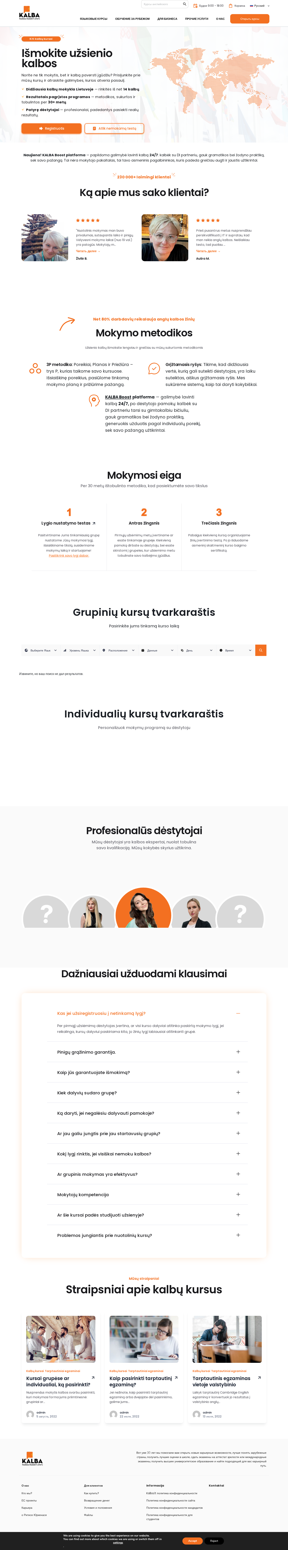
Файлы (88, 1515)
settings (118, 1543)
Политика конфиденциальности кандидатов (174, 1508)
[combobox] (41, 650)
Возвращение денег (97, 1500)
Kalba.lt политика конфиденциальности (171, 1493)
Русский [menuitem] (259, 6)
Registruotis (54, 128)
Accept (192, 1541)
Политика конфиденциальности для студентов (169, 1517)
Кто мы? (27, 1493)
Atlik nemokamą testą (117, 128)
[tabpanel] (143, 924)
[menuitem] (259, 5)
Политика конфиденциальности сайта (170, 1500)
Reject (214, 1541)
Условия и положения (98, 1508)
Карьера (27, 1508)
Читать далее (86, 251)
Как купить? (91, 1493)
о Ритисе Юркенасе (34, 1515)
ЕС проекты (29, 1500)
